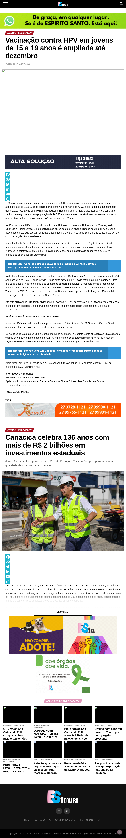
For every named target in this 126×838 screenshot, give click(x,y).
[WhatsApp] (63, 179)
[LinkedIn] (63, 189)
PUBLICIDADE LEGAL (91, 820)
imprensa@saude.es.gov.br (20, 385)
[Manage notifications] (119, 832)
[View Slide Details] (63, 21)
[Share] (63, 198)
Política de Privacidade (62, 820)
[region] (63, 21)
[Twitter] (63, 184)
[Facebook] (63, 174)
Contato (39, 820)
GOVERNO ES (21, 392)
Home (27, 820)
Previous (9, 161)
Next (116, 161)
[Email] (63, 193)
